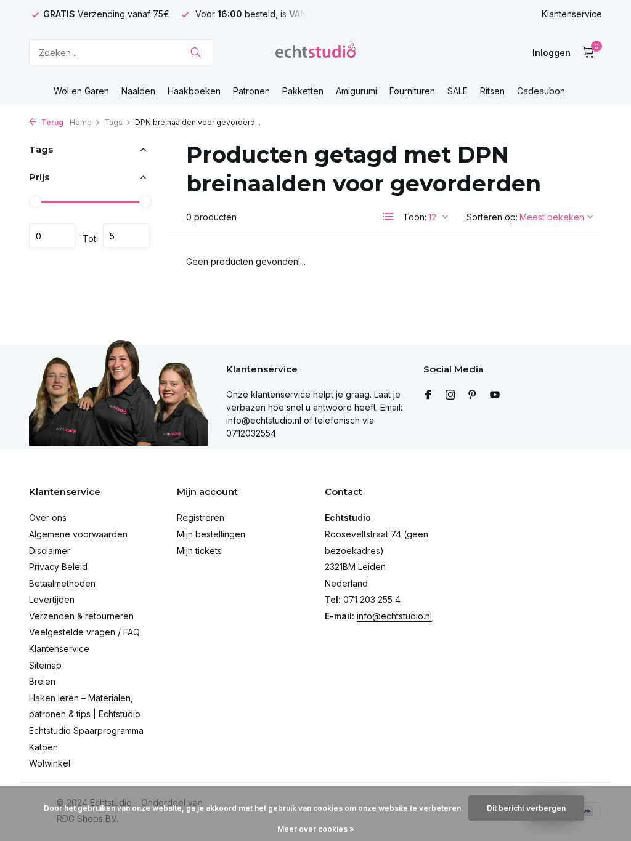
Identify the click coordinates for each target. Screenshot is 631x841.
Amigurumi (356, 91)
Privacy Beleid (58, 566)
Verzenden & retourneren (81, 616)
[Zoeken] (196, 52)
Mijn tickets (199, 550)
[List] (388, 216)
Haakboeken (194, 91)
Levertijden (52, 599)
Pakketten (303, 91)
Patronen (251, 91)
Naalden (138, 91)
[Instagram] (450, 395)
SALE (457, 91)
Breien (42, 681)
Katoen (43, 747)
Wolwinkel (49, 763)
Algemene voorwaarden (78, 534)
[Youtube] (495, 395)
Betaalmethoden (62, 583)
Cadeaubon (541, 91)
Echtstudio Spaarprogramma (86, 730)
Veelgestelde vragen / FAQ (84, 632)
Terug (51, 122)
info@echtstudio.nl (394, 616)
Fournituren (412, 91)
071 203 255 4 (372, 599)
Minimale (52, 235)
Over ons (48, 517)
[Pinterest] (473, 395)
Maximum (126, 235)
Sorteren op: (492, 217)
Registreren (200, 517)
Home (81, 122)
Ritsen (492, 91)
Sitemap (45, 665)
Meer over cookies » (315, 829)
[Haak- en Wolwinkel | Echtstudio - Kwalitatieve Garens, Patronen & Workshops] (315, 52)
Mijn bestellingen (211, 534)
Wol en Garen (81, 91)
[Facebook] (428, 395)
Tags (113, 122)
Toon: (414, 217)
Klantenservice (572, 14)
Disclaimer (49, 550)
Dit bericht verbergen (526, 808)
